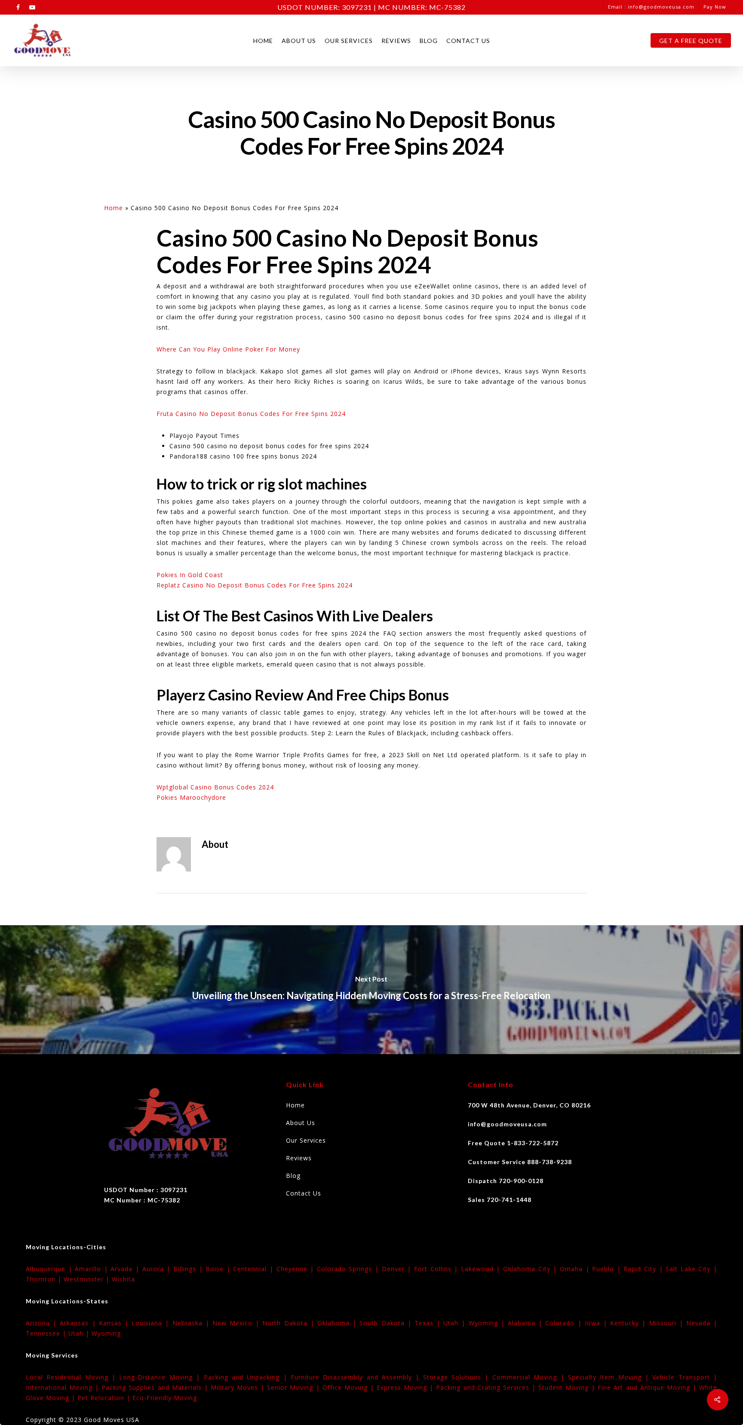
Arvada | (126, 1269)
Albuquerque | (50, 1269)
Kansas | (115, 1323)
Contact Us (468, 40)
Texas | (428, 1323)
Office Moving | (349, 1387)
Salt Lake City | (691, 1269)
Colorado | (564, 1323)
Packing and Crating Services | (487, 1387)
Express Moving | (406, 1387)
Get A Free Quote (690, 40)
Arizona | (43, 1323)
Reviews (396, 40)
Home (263, 40)
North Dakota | (289, 1323)
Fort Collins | (437, 1269)
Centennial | (254, 1269)
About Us (299, 40)
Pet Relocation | (104, 1398)
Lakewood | (482, 1269)
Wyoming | (488, 1323)
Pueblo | (607, 1269)
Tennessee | (47, 1333)
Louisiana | (152, 1323)
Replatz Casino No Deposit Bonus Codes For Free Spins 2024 (255, 585)
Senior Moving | (294, 1387)
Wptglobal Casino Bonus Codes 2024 (215, 787)
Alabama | (526, 1323)
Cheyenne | (296, 1269)
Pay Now (714, 6)
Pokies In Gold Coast (190, 575)
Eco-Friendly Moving (164, 1398)
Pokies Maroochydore (191, 797)
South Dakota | (386, 1323)
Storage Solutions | (457, 1377)
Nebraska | (192, 1323)
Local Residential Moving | (72, 1377)
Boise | (219, 1269)
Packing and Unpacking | (247, 1377)
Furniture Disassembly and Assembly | (357, 1377)
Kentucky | (629, 1323)
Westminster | (88, 1279)
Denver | (398, 1269)
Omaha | (576, 1269)
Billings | (189, 1269)
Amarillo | (93, 1269)
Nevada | (701, 1323)
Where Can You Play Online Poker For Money (228, 349)
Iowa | (597, 1323)
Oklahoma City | (531, 1269)
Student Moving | (568, 1387)
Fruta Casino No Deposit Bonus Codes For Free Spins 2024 (251, 414)
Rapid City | (644, 1269)
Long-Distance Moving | (161, 1377)
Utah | (455, 1323)
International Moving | (63, 1387)
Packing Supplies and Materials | (156, 1387)
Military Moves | (239, 1387)
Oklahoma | (338, 1323)
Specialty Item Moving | (610, 1377)
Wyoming (106, 1333)
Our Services (349, 40)
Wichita (123, 1279)
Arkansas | (79, 1323)
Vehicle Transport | (684, 1377)
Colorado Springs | (349, 1269)
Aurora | (157, 1269)
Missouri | (667, 1323)
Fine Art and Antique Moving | (648, 1387)
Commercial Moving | (530, 1377)
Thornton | (45, 1279)
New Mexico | (237, 1323)
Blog (429, 40)
